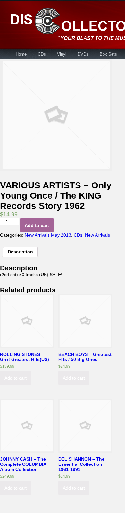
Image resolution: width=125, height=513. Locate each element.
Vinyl (61, 54)
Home (21, 54)
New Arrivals (97, 235)
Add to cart (37, 225)
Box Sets (108, 54)
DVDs (83, 54)
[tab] (20, 252)
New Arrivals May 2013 (48, 235)
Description (20, 251)
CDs (42, 54)
